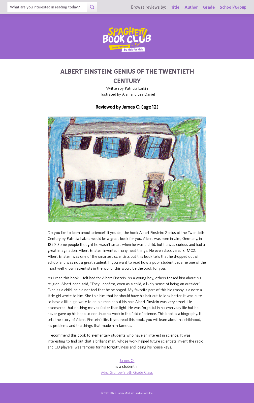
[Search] (92, 7)
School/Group (233, 7)
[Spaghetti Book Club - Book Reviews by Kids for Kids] (127, 39)
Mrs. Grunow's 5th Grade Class (127, 372)
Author (191, 7)
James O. (127, 360)
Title (175, 7)
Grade (209, 7)
